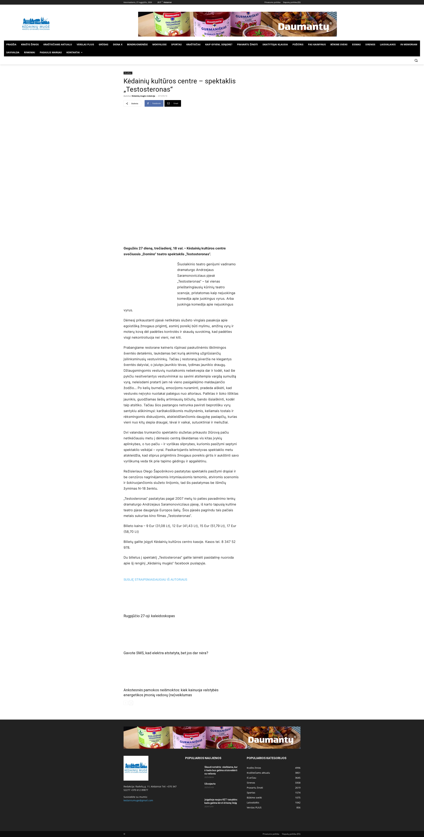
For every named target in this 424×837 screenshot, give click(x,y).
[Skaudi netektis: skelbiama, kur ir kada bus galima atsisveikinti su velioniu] (193, 771)
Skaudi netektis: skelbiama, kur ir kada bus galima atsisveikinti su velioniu (221, 770)
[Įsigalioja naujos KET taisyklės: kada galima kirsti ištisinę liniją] (193, 804)
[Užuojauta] (193, 788)
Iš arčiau (128, 73)
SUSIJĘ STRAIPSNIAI (138, 579)
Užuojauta (209, 783)
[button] (416, 60)
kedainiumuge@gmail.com (138, 800)
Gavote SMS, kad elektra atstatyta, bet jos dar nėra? (166, 653)
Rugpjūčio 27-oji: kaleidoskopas (149, 616)
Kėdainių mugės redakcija (143, 96)
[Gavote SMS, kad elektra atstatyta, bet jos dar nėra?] (181, 633)
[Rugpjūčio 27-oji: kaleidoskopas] (181, 596)
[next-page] (131, 703)
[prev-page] (126, 703)
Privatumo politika (271, 834)
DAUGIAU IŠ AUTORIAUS (170, 579)
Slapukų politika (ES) (291, 834)
